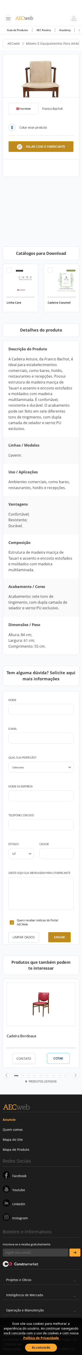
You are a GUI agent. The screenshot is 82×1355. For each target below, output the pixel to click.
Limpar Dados (24, 937)
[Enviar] (74, 1253)
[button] (6, 1075)
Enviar (59, 937)
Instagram (20, 1218)
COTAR (58, 1058)
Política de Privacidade (41, 1338)
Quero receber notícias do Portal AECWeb (37, 922)
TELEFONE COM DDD (21, 815)
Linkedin (18, 1204)
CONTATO (23, 1058)
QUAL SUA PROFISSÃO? (22, 758)
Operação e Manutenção (25, 1310)
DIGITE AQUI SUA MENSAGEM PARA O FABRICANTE (39, 873)
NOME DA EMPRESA (20, 786)
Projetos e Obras (18, 1280)
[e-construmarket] (20, 1263)
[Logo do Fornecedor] (23, 108)
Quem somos (13, 1129)
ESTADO (13, 844)
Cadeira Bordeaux (21, 1035)
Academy (64, 30)
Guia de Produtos (17, 30)
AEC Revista (43, 30)
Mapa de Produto (16, 1149)
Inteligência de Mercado (24, 1295)
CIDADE (44, 844)
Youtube (18, 1190)
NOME (12, 700)
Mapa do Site (13, 1139)
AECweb (14, 43)
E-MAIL (12, 729)
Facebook (19, 1176)
